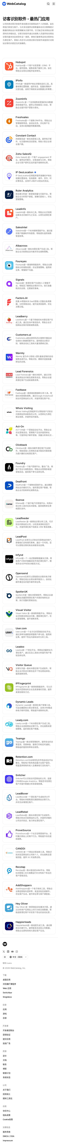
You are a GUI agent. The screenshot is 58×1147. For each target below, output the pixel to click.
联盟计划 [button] (6, 1073)
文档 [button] (5, 1060)
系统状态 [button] (6, 1077)
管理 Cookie (7, 963)
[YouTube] (12, 952)
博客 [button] (5, 1069)
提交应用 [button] (6, 1039)
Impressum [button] (8, 1140)
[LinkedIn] (8, 952)
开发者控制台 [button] (8, 1030)
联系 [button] (5, 1064)
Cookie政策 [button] (8, 1119)
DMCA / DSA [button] (8, 1136)
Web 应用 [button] (7, 988)
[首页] (14, 4)
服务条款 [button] (6, 1132)
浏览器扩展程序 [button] (9, 984)
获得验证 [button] (6, 1035)
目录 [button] (5, 1018)
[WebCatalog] (5, 944)
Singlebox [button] (7, 997)
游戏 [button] (5, 1013)
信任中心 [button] (6, 1111)
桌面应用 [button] (6, 979)
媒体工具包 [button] (7, 1098)
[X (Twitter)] (4, 952)
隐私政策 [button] (6, 1115)
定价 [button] (5, 1056)
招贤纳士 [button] (6, 1094)
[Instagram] (17, 952)
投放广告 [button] (6, 1043)
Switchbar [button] (7, 992)
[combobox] (18, 957)
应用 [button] (5, 1009)
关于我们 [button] (6, 1090)
